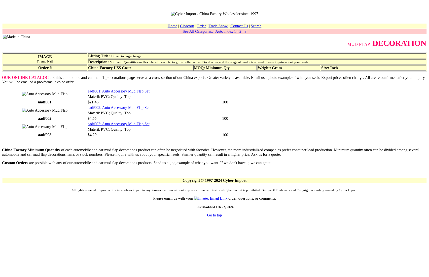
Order (201, 26)
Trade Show (218, 26)
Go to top (214, 215)
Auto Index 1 (225, 31)
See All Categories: (198, 31)
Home (172, 26)
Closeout (187, 26)
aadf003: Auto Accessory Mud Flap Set (118, 124)
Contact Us (239, 26)
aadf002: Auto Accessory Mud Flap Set (118, 107)
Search (256, 26)
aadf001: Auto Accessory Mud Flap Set (118, 91)
